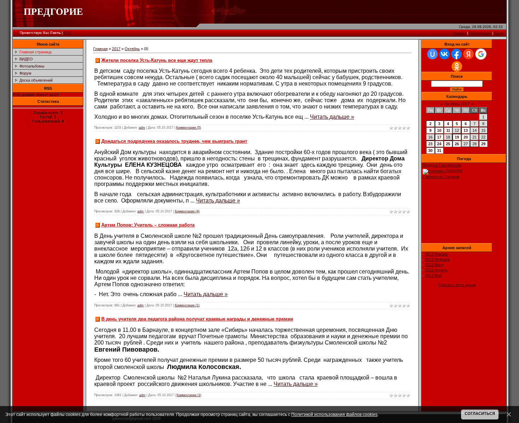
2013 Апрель (436, 270)
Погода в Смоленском (441, 165)
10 (439, 130)
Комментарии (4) (187, 211)
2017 (116, 49)
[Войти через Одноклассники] (457, 66)
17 (439, 137)
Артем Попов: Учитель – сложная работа (148, 225)
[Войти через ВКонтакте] (444, 54)
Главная (459, 33)
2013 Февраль (437, 259)
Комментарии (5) (188, 127)
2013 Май (433, 275)
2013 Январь (436, 254)
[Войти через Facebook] (456, 54)
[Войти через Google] (481, 54)
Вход (498, 33)
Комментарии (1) (187, 305)
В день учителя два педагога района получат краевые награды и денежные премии (197, 319)
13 (466, 130)
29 (483, 144)
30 (430, 150)
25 (448, 144)
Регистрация (480, 33)
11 (448, 130)
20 (466, 137)
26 (457, 144)
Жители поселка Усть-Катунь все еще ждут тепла (156, 60)
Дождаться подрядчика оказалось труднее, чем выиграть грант (174, 141)
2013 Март (434, 265)
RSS (67, 33)
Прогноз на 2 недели (441, 177)
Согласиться (480, 413)
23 (430, 144)
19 (457, 137)
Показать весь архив (457, 285)
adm (142, 127)
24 (439, 144)
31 (439, 150)
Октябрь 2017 (457, 104)
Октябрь (132, 49)
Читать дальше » (332, 117)
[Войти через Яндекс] (468, 54)
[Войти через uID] (432, 54)
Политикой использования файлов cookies (334, 414)
